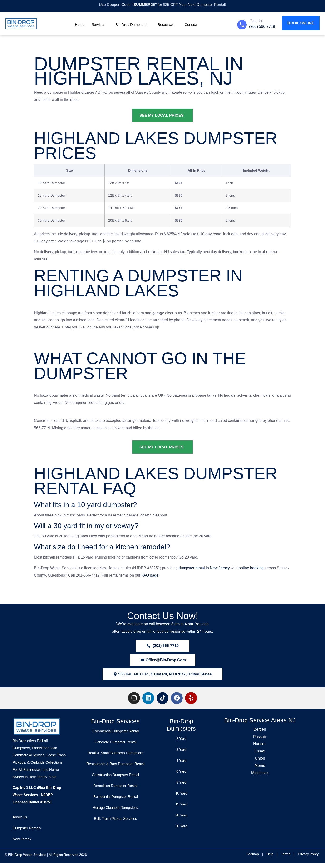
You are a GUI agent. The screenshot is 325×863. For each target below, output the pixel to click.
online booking (251, 568)
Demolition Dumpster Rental (115, 786)
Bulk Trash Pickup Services (115, 818)
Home (79, 25)
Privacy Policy (308, 854)
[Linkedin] (148, 698)
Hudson (259, 744)
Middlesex (260, 773)
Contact (191, 25)
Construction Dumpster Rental (115, 775)
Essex (260, 751)
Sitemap (252, 854)
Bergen (260, 729)
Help (269, 854)
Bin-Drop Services (115, 721)
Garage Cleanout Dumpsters (115, 807)
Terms (285, 854)
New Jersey (22, 839)
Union (260, 758)
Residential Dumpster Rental (115, 797)
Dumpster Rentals (27, 828)
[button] (162, 674)
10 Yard (181, 793)
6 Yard (181, 771)
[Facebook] (177, 698)
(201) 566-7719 (262, 26)
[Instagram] (134, 698)
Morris (260, 765)
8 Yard (181, 782)
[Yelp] (191, 698)
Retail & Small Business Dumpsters (115, 753)
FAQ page (149, 575)
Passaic (260, 737)
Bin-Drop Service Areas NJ (260, 720)
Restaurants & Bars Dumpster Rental (115, 764)
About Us (20, 817)
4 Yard (181, 760)
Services (98, 25)
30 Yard (181, 826)
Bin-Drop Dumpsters (131, 25)
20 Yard (181, 815)
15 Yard (181, 804)
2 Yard (181, 739)
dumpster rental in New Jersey (204, 568)
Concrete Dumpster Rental (115, 742)
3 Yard (181, 749)
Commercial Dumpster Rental (115, 731)
